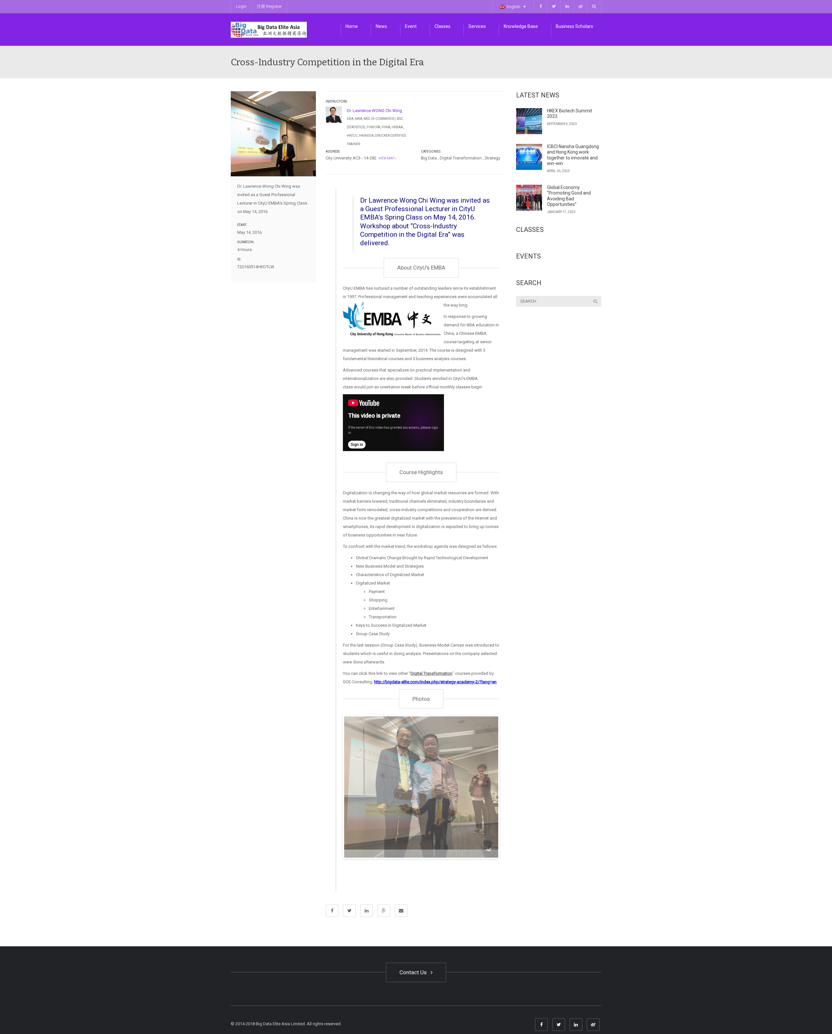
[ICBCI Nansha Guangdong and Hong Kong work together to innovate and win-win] (529, 157)
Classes (442, 26)
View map (386, 158)
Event (411, 26)
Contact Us (414, 982)
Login (241, 6)
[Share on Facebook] (332, 920)
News (381, 26)
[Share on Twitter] (349, 920)
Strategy (492, 158)
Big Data (429, 158)
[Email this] (401, 920)
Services (477, 26)
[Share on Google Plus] (383, 920)
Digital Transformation (461, 158)
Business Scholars (574, 26)
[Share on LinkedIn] (366, 920)
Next (507, 792)
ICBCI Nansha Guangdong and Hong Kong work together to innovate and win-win (573, 155)
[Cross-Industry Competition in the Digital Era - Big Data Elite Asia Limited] (269, 29)
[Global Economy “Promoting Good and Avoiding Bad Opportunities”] (529, 198)
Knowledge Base (521, 26)
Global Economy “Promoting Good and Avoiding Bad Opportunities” (569, 196)
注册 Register (269, 6)
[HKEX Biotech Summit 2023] (529, 121)
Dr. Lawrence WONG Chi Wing (374, 110)
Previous (334, 792)
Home (351, 26)
